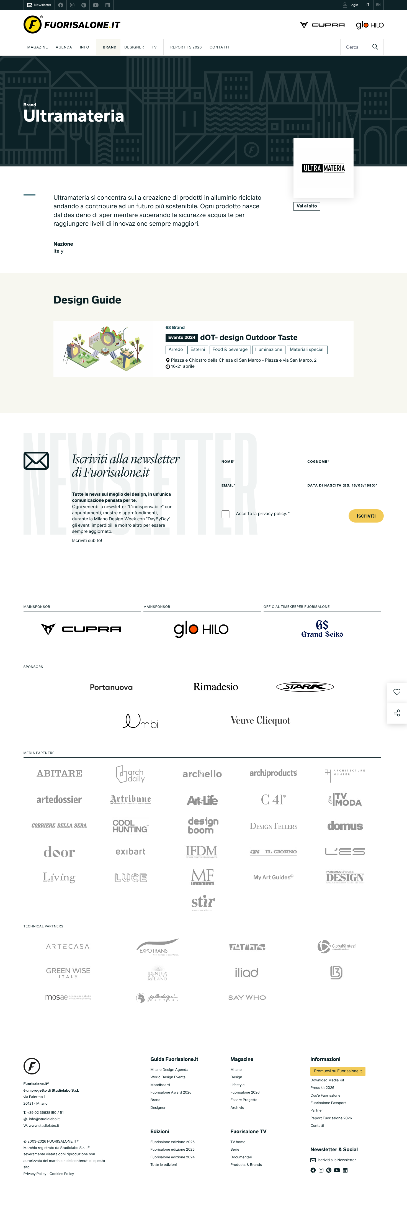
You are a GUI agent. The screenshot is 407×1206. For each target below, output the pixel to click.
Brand (110, 47)
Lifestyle (237, 1085)
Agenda (64, 47)
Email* (228, 485)
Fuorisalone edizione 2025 (172, 1149)
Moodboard (160, 1085)
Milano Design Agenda (169, 1070)
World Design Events (168, 1077)
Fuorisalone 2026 (244, 1092)
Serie (234, 1149)
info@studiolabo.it (44, 1119)
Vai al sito (307, 206)
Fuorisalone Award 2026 (170, 1092)
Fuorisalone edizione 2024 (172, 1157)
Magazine (37, 47)
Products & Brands (246, 1165)
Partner (316, 1110)
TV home (237, 1142)
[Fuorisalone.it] (72, 25)
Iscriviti (366, 516)
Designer (134, 47)
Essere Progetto (243, 1100)
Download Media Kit (327, 1080)
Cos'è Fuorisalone (325, 1095)
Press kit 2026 (322, 1088)
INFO (84, 47)
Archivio (237, 1108)
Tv (154, 47)
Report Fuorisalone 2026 (331, 1118)
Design (236, 1077)
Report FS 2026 (186, 47)
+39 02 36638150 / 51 (45, 1113)
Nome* (228, 462)
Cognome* (318, 462)
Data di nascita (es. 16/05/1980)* (342, 485)
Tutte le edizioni (163, 1165)
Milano (236, 1070)
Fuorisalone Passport (328, 1103)
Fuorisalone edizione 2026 (172, 1142)
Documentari (241, 1157)
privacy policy (272, 513)
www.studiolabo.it (44, 1126)
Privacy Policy (35, 1174)
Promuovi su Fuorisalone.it (338, 1071)
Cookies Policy (62, 1174)
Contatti (219, 47)
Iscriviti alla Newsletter (336, 1160)
